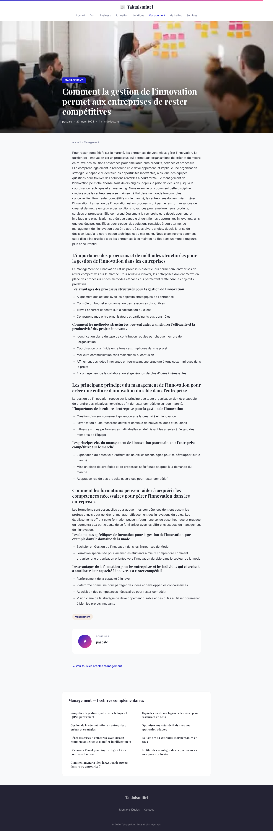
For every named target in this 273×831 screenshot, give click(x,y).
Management (157, 15)
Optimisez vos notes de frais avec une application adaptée (166, 727)
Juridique (138, 15)
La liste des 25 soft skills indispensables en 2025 (169, 740)
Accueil (80, 15)
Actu (92, 15)
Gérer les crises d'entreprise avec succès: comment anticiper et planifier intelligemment (101, 740)
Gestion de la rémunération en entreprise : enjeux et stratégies (98, 727)
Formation (122, 15)
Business (105, 15)
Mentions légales (129, 809)
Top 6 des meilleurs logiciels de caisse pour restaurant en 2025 (170, 715)
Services (192, 15)
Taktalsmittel (136, 7)
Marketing (176, 15)
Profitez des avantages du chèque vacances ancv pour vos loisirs (169, 752)
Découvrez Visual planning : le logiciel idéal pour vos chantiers (99, 752)
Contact (149, 809)
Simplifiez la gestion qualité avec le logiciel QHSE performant (99, 715)
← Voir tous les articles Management (97, 666)
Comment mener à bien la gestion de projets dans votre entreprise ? (99, 764)
